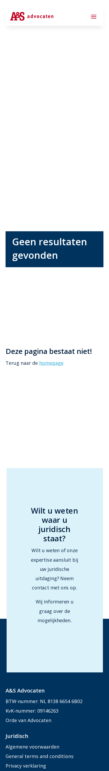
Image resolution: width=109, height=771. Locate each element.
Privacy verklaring (26, 766)
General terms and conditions (40, 756)
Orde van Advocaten (28, 720)
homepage (51, 363)
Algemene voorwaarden (32, 747)
